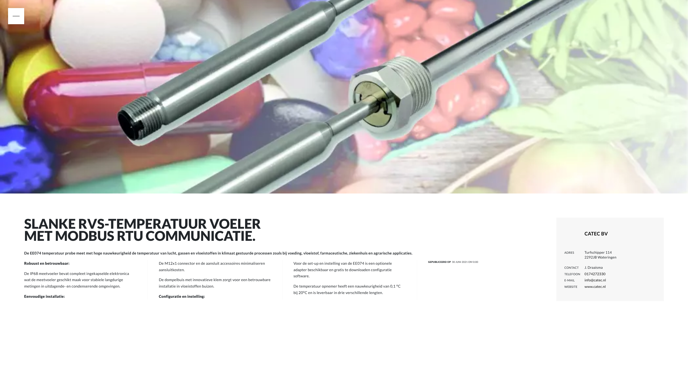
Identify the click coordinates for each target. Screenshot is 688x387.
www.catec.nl (595, 286)
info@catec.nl (595, 280)
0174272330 (595, 274)
